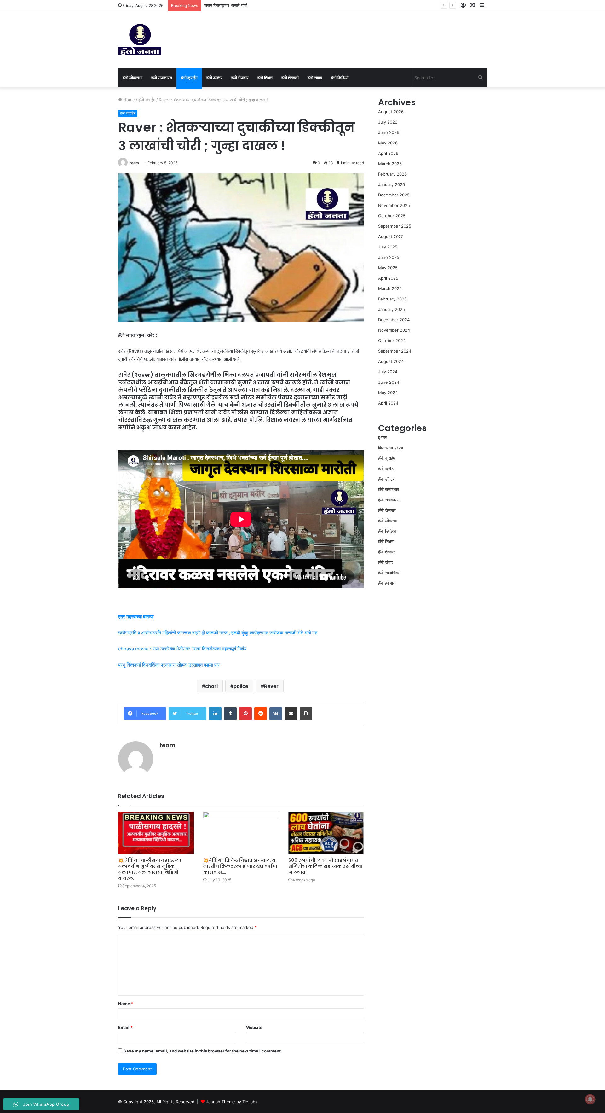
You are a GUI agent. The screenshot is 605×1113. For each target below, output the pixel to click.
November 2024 (394, 330)
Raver (271, 686)
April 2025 (388, 278)
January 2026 (391, 184)
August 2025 (391, 236)
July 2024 (387, 371)
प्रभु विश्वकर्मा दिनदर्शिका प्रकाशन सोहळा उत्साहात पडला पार (169, 665)
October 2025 (392, 215)
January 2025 (391, 309)
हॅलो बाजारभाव (388, 489)
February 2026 (392, 174)
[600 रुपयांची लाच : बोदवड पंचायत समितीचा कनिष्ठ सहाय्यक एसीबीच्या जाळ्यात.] (326, 833)
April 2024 (388, 402)
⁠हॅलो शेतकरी (290, 77)
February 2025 (392, 298)
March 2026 (390, 163)
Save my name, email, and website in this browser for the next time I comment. (203, 1050)
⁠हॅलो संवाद (315, 77)
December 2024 (394, 319)
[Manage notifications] (590, 1099)
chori (211, 686)
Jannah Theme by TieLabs (231, 1101)
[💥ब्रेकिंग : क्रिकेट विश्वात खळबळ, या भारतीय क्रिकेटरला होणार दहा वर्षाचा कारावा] (241, 833)
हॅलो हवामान (386, 583)
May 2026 (388, 142)
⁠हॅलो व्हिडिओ (340, 77)
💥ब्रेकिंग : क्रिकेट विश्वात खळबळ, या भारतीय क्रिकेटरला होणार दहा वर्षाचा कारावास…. (240, 866)
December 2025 (394, 194)
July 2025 (387, 246)
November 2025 (394, 205)
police (240, 686)
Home (128, 99)
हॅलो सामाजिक (388, 572)
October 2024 (392, 340)
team (134, 162)
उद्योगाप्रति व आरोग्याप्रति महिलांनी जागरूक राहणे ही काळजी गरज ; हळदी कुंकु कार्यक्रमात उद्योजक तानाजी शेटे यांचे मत (217, 633)
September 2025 (394, 226)
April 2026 (388, 153)
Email (125, 1027)
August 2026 (391, 111)
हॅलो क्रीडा (386, 468)
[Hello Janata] (139, 39)
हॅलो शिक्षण (265, 77)
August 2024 (391, 361)
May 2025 (388, 267)
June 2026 (388, 132)
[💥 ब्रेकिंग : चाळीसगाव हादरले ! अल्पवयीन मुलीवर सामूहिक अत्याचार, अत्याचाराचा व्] (156, 833)
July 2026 (387, 122)
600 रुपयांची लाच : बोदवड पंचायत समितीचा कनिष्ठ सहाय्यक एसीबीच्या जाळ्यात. (325, 866)
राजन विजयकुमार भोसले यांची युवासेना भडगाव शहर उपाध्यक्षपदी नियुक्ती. (257, 5)
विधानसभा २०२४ (390, 447)
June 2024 (388, 382)
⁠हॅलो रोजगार (240, 77)
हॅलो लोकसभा (132, 77)
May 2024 (388, 392)
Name (125, 1003)
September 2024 (394, 350)
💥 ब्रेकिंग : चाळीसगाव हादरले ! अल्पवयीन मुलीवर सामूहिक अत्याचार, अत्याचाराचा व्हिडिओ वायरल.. (149, 869)
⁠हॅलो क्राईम (189, 77)
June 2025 (388, 257)
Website (254, 1027)
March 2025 (390, 288)
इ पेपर (382, 437)
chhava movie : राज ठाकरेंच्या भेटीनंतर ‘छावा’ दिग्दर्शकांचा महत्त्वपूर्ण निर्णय (182, 649)
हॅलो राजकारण (161, 77)
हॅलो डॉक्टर (214, 77)
